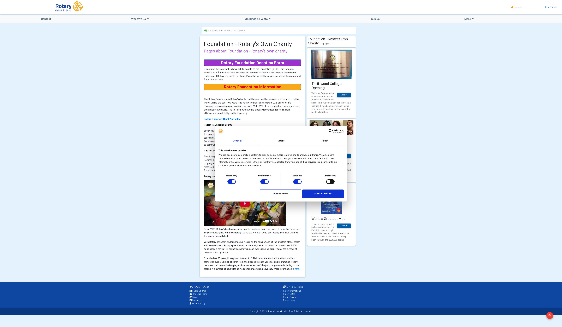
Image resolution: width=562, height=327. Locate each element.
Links (194, 297)
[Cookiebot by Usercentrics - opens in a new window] (331, 131)
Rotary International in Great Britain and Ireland (289, 311)
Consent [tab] (237, 141)
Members (552, 7)
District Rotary (289, 297)
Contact (46, 19)
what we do (139, 19)
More (467, 19)
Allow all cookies (322, 194)
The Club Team (200, 294)
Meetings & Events (256, 19)
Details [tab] (281, 141)
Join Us (375, 19)
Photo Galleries (199, 291)
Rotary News (289, 300)
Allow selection (280, 194)
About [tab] (325, 141)
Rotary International (292, 291)
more (343, 95)
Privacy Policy (198, 303)
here (297, 268)
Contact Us (197, 300)
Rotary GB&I (289, 294)
